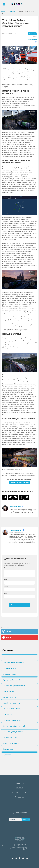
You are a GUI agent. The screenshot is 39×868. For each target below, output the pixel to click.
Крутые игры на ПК (10, 668)
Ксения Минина (32, 39)
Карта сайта (7, 755)
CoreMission (17, 5)
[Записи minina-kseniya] (5, 509)
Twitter (23, 858)
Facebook (19, 858)
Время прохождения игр (11, 743)
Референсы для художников (13, 732)
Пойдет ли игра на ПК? (11, 674)
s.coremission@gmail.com (22, 849)
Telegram (16, 858)
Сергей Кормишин (15, 530)
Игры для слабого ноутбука (12, 680)
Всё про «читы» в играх (11, 709)
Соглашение (20, 783)
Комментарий (9, 568)
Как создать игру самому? (12, 720)
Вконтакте (12, 858)
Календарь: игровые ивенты (13, 663)
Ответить (34, 545)
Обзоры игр (32, 33)
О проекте (19, 797)
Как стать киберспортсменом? (14, 686)
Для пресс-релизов (19, 792)
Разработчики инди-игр (11, 703)
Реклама (19, 788)
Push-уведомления (21, 812)
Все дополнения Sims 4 (11, 697)
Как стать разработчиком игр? (14, 726)
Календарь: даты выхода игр (13, 657)
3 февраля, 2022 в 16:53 (16, 532)
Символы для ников (10, 737)
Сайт (5, 593)
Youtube (27, 858)
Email (6, 586)
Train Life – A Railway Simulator (19, 482)
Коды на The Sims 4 (9, 691)
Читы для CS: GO (8, 714)
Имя (6, 579)
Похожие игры (8, 749)
